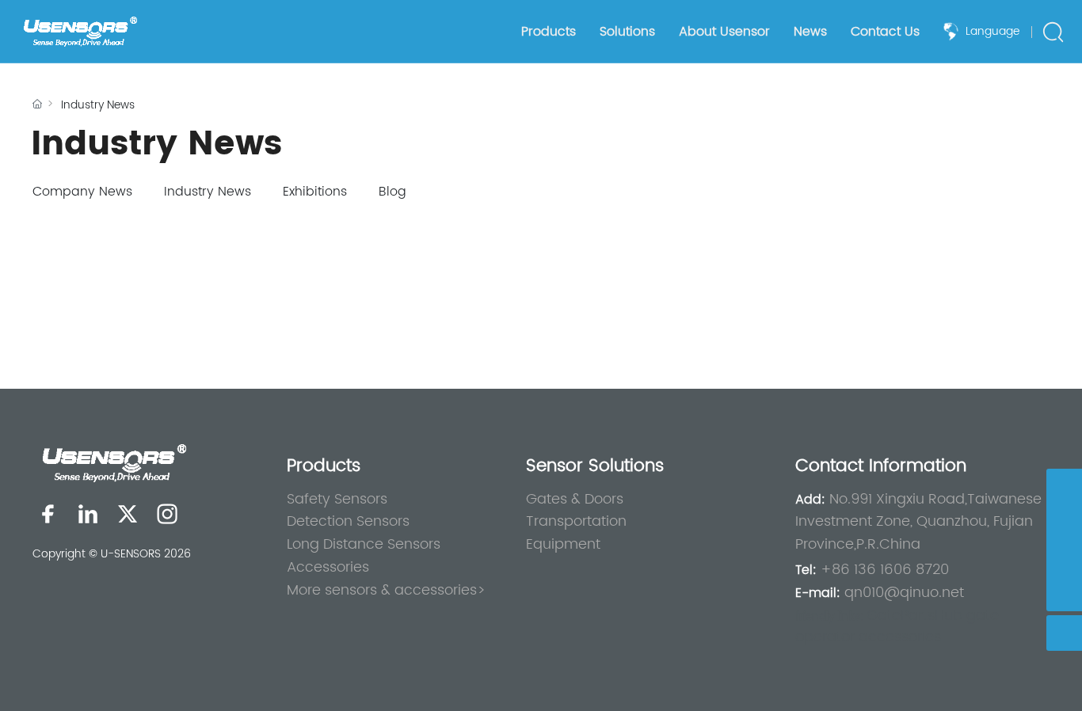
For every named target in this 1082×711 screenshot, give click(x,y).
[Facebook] (48, 514)
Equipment (563, 544)
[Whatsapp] (1064, 486)
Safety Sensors (337, 499)
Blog (392, 191)
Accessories (328, 567)
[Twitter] (127, 514)
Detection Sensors (348, 521)
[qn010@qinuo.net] (1064, 522)
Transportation (576, 521)
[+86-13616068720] (1064, 558)
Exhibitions (315, 191)
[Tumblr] (167, 514)
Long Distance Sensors (363, 544)
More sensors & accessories (382, 590)
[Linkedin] (88, 514)
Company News (82, 191)
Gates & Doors (574, 499)
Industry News (207, 191)
